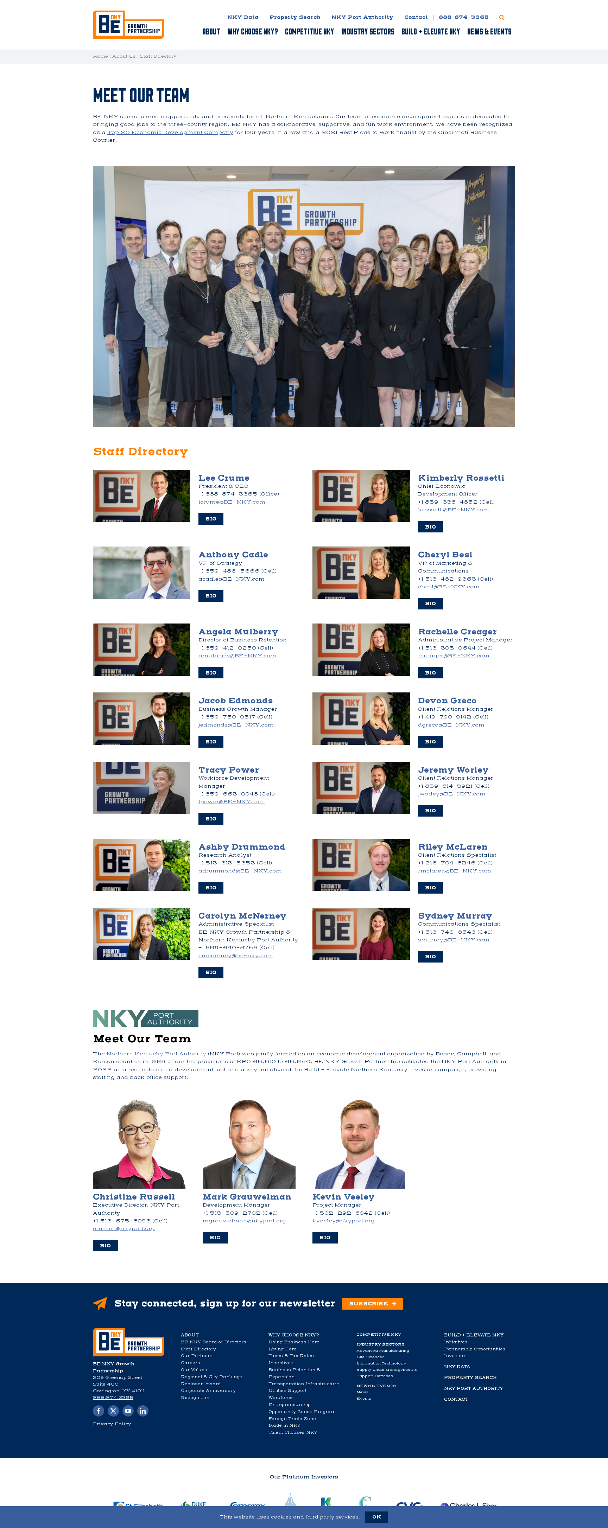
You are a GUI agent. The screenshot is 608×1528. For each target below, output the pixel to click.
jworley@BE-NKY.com (452, 794)
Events (363, 1398)
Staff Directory (198, 1349)
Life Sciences (370, 1357)
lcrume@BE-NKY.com (231, 502)
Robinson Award (201, 1383)
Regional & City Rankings (211, 1376)
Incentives (280, 1362)
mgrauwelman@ (244, 1221)
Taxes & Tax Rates (291, 1355)
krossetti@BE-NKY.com (453, 510)
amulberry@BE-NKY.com (237, 656)
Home (100, 56)
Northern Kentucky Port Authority (156, 1054)
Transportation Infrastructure (303, 1383)
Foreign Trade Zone (292, 1418)
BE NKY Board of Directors (213, 1342)
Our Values (194, 1369)
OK (376, 1517)
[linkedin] (142, 1411)
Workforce (280, 1397)
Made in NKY (284, 1425)
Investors (455, 1355)
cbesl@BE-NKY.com (449, 587)
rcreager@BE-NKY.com (453, 656)
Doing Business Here (293, 1342)
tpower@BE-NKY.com (231, 802)
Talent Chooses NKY (292, 1432)
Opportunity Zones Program (302, 1411)
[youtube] (128, 1411)
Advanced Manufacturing (382, 1350)
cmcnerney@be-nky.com (235, 956)
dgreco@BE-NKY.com (451, 725)
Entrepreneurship (289, 1404)
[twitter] (113, 1411)
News (362, 1392)
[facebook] (98, 1411)
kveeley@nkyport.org (343, 1221)
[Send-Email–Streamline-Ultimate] (128, 1330)
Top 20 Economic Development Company (170, 132)
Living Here (282, 1349)
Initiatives (456, 1342)
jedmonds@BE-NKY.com (236, 725)
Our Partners (197, 1355)
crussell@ (124, 1229)
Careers (190, 1362)
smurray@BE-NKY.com (453, 940)
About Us (124, 56)
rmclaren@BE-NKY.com (454, 871)
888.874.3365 (113, 1397)
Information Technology (381, 1363)
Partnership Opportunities (475, 1349)
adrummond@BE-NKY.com (240, 871)
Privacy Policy (112, 1423)
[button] (502, 17)
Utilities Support (287, 1390)
